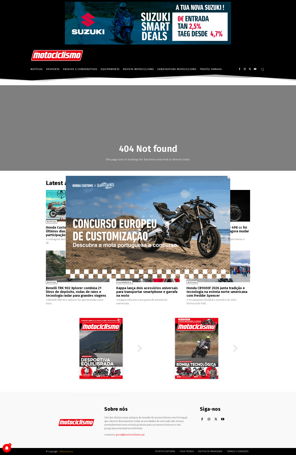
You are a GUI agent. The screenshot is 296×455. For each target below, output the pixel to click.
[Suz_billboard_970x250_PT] (148, 43)
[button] (262, 69)
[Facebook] (240, 69)
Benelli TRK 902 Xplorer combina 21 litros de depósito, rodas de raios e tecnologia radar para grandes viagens (76, 292)
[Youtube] (255, 69)
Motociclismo (66, 451)
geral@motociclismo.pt (130, 434)
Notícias (51, 222)
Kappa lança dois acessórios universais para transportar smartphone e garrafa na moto (147, 292)
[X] (250, 69)
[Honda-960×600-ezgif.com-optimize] (148, 277)
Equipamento (124, 282)
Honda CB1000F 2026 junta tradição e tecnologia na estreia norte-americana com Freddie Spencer (217, 292)
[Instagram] (245, 69)
